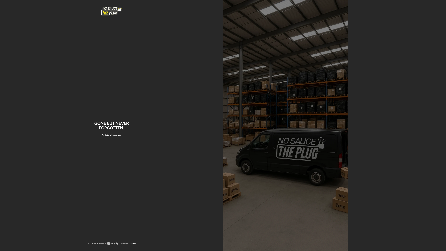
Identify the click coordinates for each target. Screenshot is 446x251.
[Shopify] (112, 243)
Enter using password (113, 135)
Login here (133, 243)
